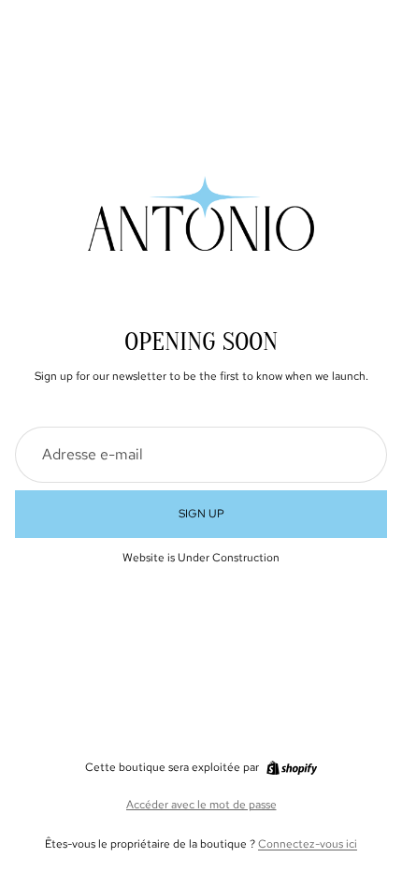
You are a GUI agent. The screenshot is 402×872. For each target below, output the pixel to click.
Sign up (201, 513)
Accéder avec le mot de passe (201, 804)
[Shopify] (291, 768)
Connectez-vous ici (307, 843)
